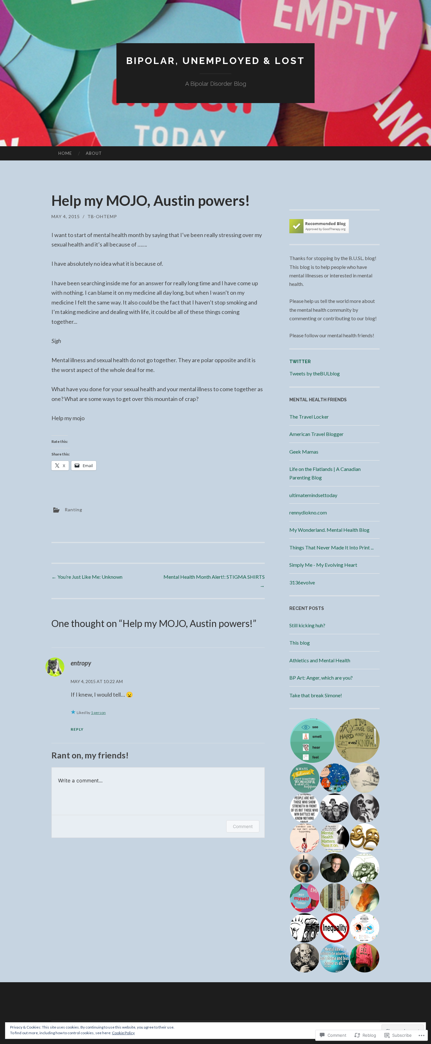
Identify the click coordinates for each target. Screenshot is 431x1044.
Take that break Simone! (315, 695)
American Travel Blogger (316, 434)
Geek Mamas (303, 452)
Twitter (300, 361)
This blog (299, 643)
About (94, 153)
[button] (311, 740)
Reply (77, 729)
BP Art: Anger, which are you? (321, 678)
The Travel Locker (309, 417)
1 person (98, 712)
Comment (243, 826)
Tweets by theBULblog (314, 373)
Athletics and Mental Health (319, 660)
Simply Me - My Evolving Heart (323, 565)
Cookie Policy (123, 1032)
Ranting (73, 509)
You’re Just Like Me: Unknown (86, 577)
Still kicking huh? (307, 625)
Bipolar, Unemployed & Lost (215, 60)
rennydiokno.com (308, 512)
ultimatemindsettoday (313, 495)
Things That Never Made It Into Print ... (331, 547)
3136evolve (302, 582)
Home (65, 153)
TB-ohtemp (102, 216)
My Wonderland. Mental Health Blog (329, 530)
